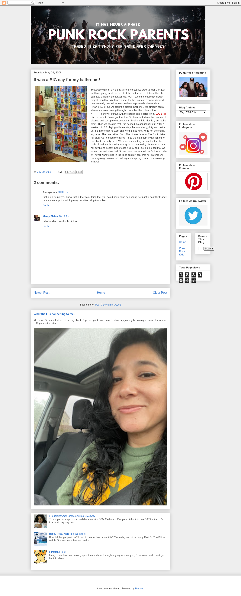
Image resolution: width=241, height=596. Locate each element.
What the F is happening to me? (54, 314)
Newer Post (41, 292)
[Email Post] (60, 172)
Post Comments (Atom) (108, 304)
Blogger (139, 588)
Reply (46, 205)
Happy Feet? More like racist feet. (67, 533)
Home (101, 292)
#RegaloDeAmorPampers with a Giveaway (72, 515)
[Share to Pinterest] (81, 172)
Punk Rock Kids (182, 251)
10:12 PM (64, 216)
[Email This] (66, 172)
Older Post (160, 292)
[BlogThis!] (70, 172)
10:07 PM (63, 192)
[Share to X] (74, 172)
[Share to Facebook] (77, 172)
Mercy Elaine (50, 216)
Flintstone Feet (57, 551)
